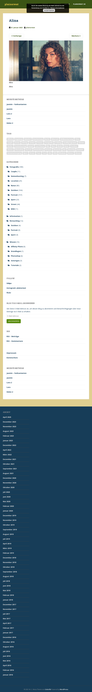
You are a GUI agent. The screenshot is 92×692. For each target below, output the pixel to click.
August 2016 (8, 647)
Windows (62, 153)
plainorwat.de (79, 4)
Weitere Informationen (57, 8)
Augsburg (18, 139)
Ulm (49, 153)
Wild (55, 153)
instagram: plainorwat (16, 288)
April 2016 (7, 665)
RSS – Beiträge (13, 336)
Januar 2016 (8, 675)
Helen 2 (10, 123)
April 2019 (7, 543)
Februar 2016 (8, 670)
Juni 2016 (6, 656)
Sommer (80, 150)
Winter (70, 153)
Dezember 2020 (9, 478)
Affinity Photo (17, 246)
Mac (47, 146)
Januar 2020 (8, 511)
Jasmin (9, 109)
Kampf (30, 146)
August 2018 (8, 576)
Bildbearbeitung (67, 139)
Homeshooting (20, 146)
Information (15, 216)
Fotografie (49, 143)
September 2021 (10, 468)
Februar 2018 (8, 595)
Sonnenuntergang (14, 153)
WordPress (64, 689)
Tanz (38, 153)
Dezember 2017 (9, 604)
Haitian (81, 143)
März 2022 (7, 454)
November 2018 (9, 562)
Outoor (10, 150)
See (64, 150)
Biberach (55, 139)
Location (14, 181)
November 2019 (9, 520)
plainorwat (11, 4)
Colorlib (48, 689)
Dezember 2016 (9, 637)
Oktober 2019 (8, 525)
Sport (25, 153)
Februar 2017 (8, 628)
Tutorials (15, 265)
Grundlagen (16, 251)
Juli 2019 (6, 539)
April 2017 (7, 623)
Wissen (78, 153)
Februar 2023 (8, 436)
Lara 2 (9, 114)
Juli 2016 (6, 651)
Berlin (47, 139)
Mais (53, 146)
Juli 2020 (6, 492)
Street (32, 153)
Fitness (40, 143)
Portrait (29, 150)
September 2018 (10, 572)
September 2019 (10, 529)
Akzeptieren (49, 10)
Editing (24, 143)
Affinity (10, 139)
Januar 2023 (8, 440)
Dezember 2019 (9, 515)
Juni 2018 (6, 586)
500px (9, 283)
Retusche (57, 150)
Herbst (10, 146)
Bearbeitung (38, 139)
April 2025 (7, 417)
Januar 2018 (8, 600)
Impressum (11, 353)
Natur (66, 146)
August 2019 (8, 534)
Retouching (15, 221)
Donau (17, 143)
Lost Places (39, 146)
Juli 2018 (6, 581)
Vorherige (17, 36)
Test (44, 153)
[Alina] (46, 60)
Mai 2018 (6, 590)
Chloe (77, 139)
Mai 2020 (6, 501)
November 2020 (9, 483)
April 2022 (7, 450)
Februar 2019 (8, 553)
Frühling (58, 143)
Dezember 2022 (9, 445)
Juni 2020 (6, 497)
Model (59, 146)
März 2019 (7, 548)
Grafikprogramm (69, 143)
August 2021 (8, 473)
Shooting (71, 150)
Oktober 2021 (8, 464)
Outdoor (74, 146)
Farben (32, 143)
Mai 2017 (6, 618)
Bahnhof (28, 139)
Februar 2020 (8, 506)
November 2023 (9, 426)
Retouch (48, 150)
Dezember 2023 (9, 422)
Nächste (75, 36)
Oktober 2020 (8, 487)
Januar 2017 (8, 632)
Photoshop (19, 150)
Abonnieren (13, 321)
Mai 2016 (6, 661)
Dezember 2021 (9, 459)
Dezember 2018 (9, 558)
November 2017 (9, 609)
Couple (10, 143)
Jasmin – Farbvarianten (16, 104)
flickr (9, 293)
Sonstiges (15, 260)
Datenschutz (12, 358)
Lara (8, 118)
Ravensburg (38, 150)
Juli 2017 (6, 614)
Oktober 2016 (8, 642)
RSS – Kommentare (15, 341)
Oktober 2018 (8, 567)
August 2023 (8, 431)
